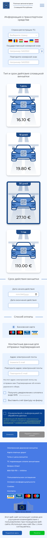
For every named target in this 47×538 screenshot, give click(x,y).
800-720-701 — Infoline (17, 470)
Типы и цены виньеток (17, 457)
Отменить (10, 434)
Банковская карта (26, 327)
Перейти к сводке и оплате (32, 434)
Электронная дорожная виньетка (22, 448)
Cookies (10, 486)
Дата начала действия (23, 289)
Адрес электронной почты (23, 357)
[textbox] (23, 35)
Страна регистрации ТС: (23, 30)
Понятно (37, 533)
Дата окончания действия (23, 300)
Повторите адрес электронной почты (23, 368)
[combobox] (23, 35)
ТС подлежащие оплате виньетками (23, 461)
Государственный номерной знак (23, 46)
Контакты (11, 491)
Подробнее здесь (12, 533)
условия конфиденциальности (27, 423)
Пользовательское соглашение (21, 477)
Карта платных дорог (16, 452)
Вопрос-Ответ (13, 466)
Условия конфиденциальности (21, 482)
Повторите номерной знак (23, 57)
